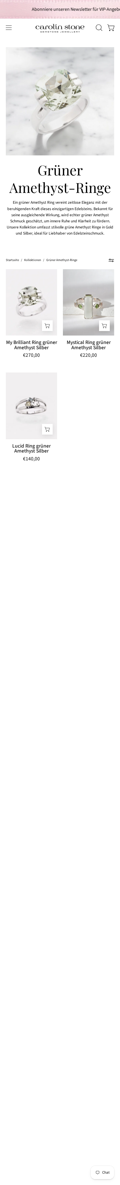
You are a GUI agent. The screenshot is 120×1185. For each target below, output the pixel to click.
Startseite (12, 260)
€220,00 (88, 356)
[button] (98, 28)
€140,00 (31, 459)
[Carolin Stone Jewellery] (41, 28)
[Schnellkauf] (47, 325)
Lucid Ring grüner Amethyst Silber (31, 449)
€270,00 (31, 356)
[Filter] (111, 260)
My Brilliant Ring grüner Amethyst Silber (31, 345)
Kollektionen (32, 260)
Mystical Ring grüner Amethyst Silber (89, 345)
